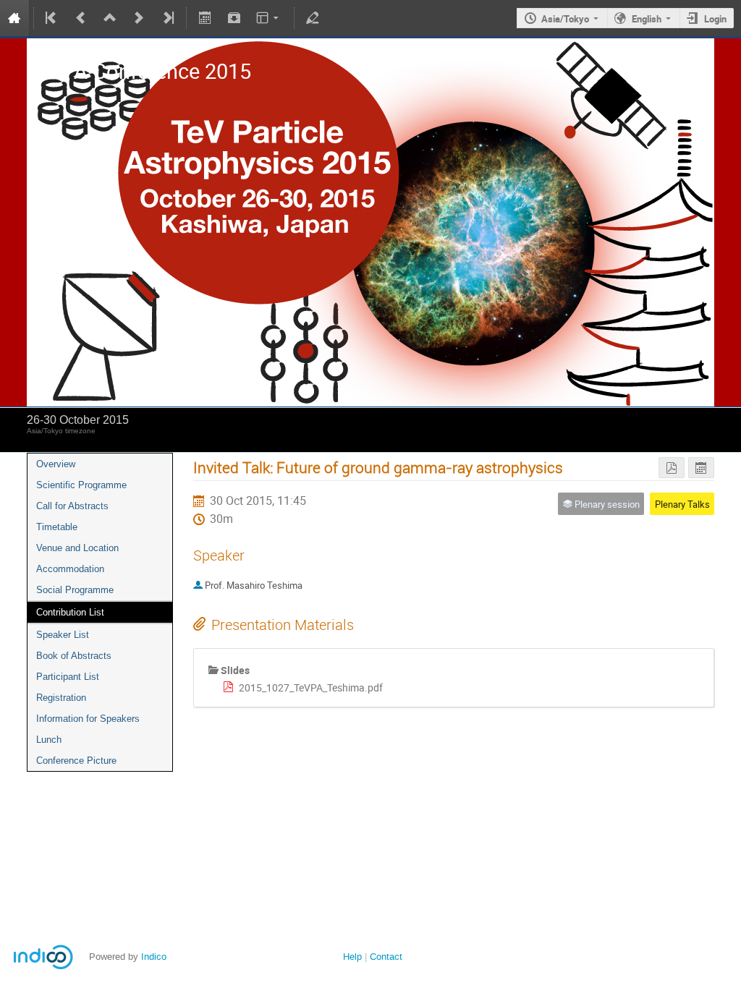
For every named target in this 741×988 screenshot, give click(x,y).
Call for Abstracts (72, 506)
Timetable (56, 526)
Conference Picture (76, 760)
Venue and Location (77, 547)
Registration (61, 697)
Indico (153, 956)
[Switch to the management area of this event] (312, 18)
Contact (386, 956)
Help (352, 956)
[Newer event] (138, 18)
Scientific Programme (81, 485)
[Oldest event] (52, 18)
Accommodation (70, 568)
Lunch (49, 739)
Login (715, 18)
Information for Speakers (88, 718)
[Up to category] (110, 18)
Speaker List (62, 634)
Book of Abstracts (73, 655)
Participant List (67, 676)
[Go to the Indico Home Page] (14, 18)
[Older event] (81, 18)
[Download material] (233, 18)
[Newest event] (167, 18)
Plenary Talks (682, 504)
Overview (55, 464)
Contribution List (70, 612)
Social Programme (75, 589)
